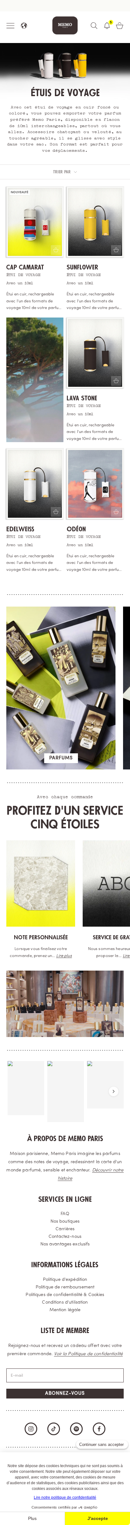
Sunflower (82, 267)
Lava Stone (82, 398)
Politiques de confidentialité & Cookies (65, 1295)
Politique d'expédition (65, 1279)
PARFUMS (61, 758)
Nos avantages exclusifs (65, 1244)
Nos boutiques (65, 1221)
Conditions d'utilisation (65, 1302)
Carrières (65, 1229)
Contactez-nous (65, 1236)
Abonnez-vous (65, 1393)
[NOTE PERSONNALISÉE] (40, 883)
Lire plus (64, 956)
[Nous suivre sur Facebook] (99, 1429)
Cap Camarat (25, 267)
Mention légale (65, 1310)
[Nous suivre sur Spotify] (76, 1429)
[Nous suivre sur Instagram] (31, 1429)
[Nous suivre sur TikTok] (53, 1429)
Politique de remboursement (65, 1287)
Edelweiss (20, 529)
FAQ (65, 1214)
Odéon (76, 529)
